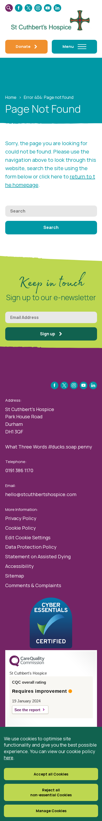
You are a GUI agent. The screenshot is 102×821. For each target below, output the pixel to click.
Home (10, 97)
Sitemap (14, 576)
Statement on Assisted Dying (38, 556)
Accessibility (19, 566)
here (8, 757)
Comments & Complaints (33, 585)
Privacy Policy (20, 518)
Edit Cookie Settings (27, 537)
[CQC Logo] (26, 665)
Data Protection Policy (30, 547)
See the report (27, 710)
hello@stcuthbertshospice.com (40, 494)
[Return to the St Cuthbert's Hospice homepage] (51, 19)
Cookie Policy (20, 528)
